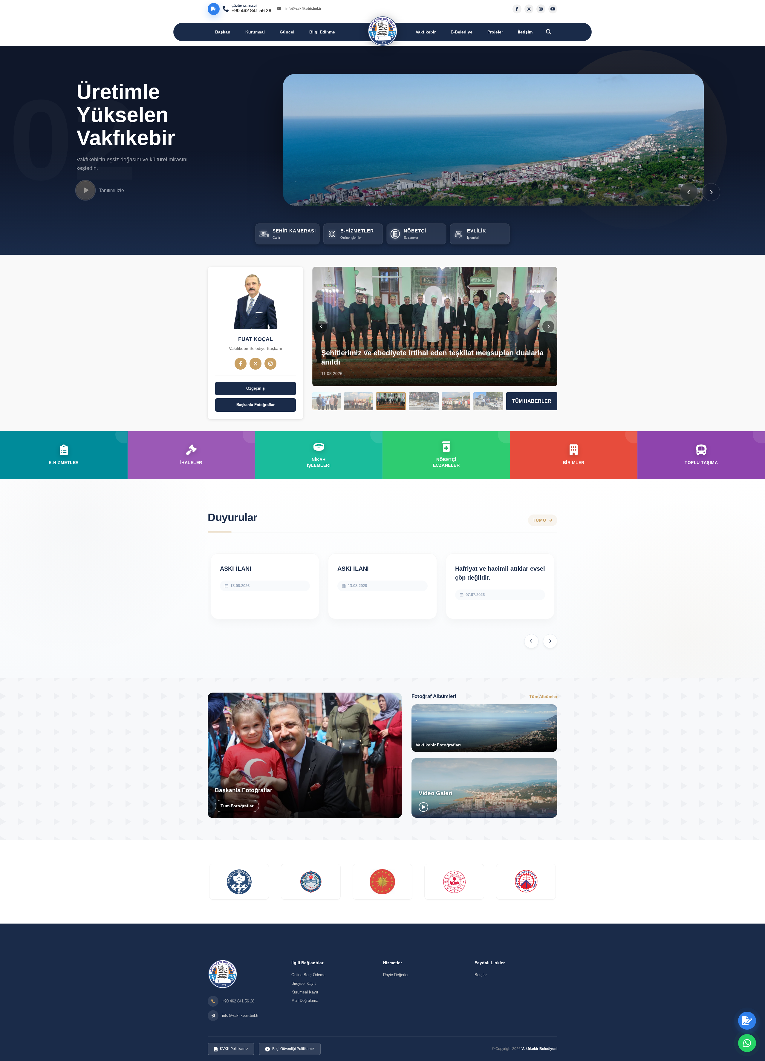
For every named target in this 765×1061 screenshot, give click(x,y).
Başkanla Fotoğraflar (255, 404)
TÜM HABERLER (531, 401)
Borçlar (481, 975)
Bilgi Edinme (322, 32)
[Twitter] (255, 364)
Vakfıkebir (426, 32)
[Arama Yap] (548, 32)
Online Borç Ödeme (308, 975)
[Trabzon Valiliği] (311, 882)
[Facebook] (241, 364)
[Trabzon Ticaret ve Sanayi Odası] (526, 882)
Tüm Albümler (543, 696)
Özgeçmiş (255, 388)
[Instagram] (270, 364)
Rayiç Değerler (395, 975)
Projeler (495, 32)
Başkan (222, 32)
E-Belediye (461, 32)
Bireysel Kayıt (303, 983)
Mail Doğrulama (304, 1000)
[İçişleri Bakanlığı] (454, 882)
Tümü (539, 520)
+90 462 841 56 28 (238, 1001)
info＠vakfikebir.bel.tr (303, 9)
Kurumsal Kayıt (304, 992)
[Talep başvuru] (214, 9)
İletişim (525, 32)
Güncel (287, 32)
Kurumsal (255, 32)
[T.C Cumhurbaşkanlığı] (382, 882)
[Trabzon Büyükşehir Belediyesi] (239, 882)
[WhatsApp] (747, 1043)
